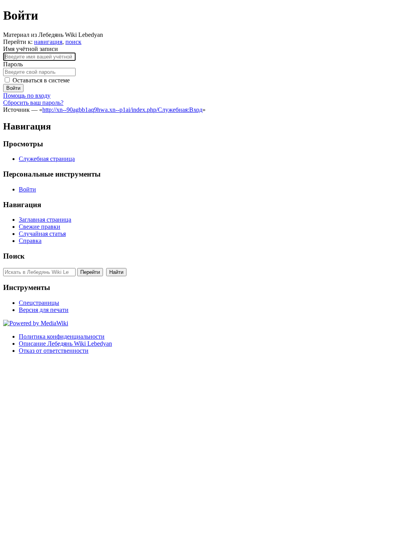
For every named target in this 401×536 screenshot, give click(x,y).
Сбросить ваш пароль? (33, 102)
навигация (48, 41)
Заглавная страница (45, 219)
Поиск (14, 256)
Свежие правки (39, 226)
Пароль (13, 64)
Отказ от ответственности (54, 350)
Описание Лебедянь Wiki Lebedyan (65, 343)
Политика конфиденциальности (62, 336)
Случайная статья (42, 233)
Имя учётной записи (30, 49)
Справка (30, 240)
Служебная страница (47, 158)
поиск (73, 41)
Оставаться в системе (41, 80)
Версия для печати (44, 309)
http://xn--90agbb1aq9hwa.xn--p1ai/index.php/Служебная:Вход (122, 109)
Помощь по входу (27, 95)
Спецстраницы (39, 302)
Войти (13, 88)
